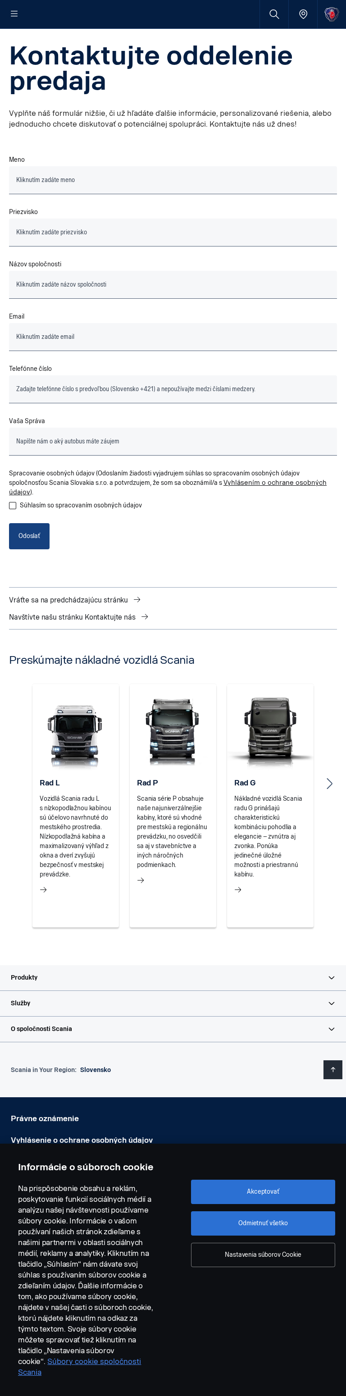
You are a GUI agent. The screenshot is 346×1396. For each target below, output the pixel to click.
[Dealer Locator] (303, 14)
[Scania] (332, 14)
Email (16, 316)
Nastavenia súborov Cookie (263, 1255)
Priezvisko (23, 212)
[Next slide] (330, 783)
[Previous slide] (16, 783)
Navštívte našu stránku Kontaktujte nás (73, 617)
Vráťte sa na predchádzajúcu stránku (69, 600)
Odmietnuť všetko (263, 1223)
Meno (17, 160)
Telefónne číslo (31, 369)
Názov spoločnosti (35, 264)
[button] (173, 977)
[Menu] (14, 14)
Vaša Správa (27, 421)
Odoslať (29, 536)
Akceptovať (263, 1191)
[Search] (274, 14)
